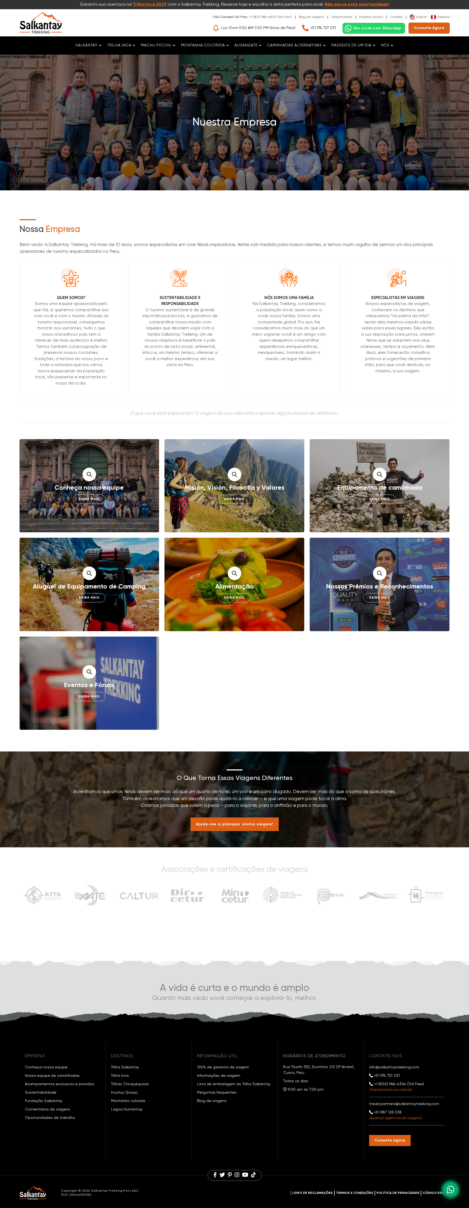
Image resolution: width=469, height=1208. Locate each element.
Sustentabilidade (40, 1092)
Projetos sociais (371, 17)
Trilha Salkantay (125, 1067)
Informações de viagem (218, 1076)
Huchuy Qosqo (124, 1092)
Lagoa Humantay (126, 1109)
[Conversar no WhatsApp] (374, 28)
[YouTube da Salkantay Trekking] (245, 1175)
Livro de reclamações (312, 1193)
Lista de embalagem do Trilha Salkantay (233, 1084)
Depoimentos (341, 17)
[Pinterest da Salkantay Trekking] (230, 1175)
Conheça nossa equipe (46, 1067)
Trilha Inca (120, 1076)
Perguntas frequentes (216, 1092)
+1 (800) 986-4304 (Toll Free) (270, 17)
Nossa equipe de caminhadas (52, 1076)
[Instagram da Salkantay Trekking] (236, 1175)
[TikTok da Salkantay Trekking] (253, 1175)
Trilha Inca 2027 (150, 4)
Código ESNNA (435, 1193)
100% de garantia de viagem (223, 1067)
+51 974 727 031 (323, 28)
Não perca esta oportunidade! (357, 4)
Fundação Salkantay (43, 1101)
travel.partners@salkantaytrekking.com (404, 1104)
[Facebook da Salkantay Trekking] (215, 1175)
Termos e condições (354, 1193)
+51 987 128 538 (387, 1112)
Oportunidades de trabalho (50, 1118)
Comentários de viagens (47, 1109)
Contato (396, 17)
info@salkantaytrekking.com (394, 1067)
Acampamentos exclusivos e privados (59, 1084)
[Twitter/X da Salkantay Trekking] (222, 1175)
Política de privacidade (397, 1193)
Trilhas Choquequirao (130, 1084)
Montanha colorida (128, 1101)
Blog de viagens (311, 17)
